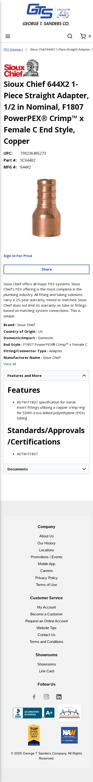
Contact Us (46, 635)
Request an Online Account (46, 621)
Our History (46, 543)
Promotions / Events (46, 557)
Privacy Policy (46, 578)
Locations (46, 550)
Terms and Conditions (46, 642)
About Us (46, 536)
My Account (46, 607)
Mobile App (46, 564)
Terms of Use (46, 585)
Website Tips (46, 628)
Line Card (46, 671)
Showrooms (46, 664)
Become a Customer (46, 614)
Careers (46, 571)
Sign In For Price (18, 255)
